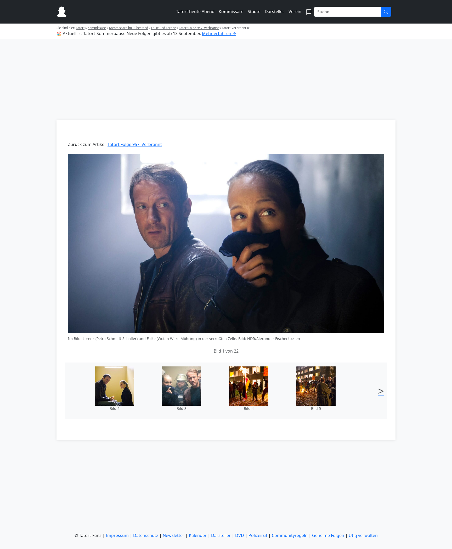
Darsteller (274, 11)
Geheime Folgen (328, 535)
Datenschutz (145, 535)
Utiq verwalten (363, 535)
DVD (239, 535)
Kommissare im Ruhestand (128, 28)
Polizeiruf (257, 535)
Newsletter (173, 535)
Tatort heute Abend (195, 11)
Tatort (80, 28)
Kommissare (231, 11)
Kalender (198, 535)
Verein (295, 11)
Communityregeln (290, 535)
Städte (254, 11)
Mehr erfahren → (219, 33)
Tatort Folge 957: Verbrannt (199, 28)
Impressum (117, 535)
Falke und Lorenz (163, 28)
